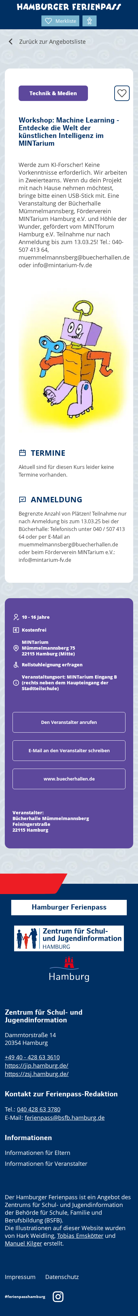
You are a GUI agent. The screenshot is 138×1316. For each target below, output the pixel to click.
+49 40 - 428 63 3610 (32, 1057)
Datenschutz (62, 1277)
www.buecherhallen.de (69, 779)
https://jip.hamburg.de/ (36, 1065)
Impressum (20, 1277)
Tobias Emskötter (80, 1235)
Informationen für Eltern (37, 1152)
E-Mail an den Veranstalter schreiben (69, 750)
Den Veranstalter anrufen (69, 722)
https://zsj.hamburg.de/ (37, 1074)
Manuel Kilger (23, 1243)
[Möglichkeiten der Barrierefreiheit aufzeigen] (89, 20)
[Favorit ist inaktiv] (122, 93)
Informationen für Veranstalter (46, 1163)
